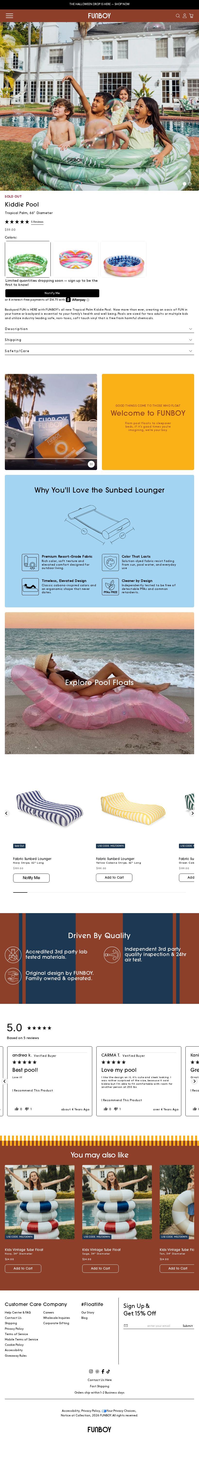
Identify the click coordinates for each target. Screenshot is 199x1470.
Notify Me (52, 293)
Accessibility (14, 1350)
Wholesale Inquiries (56, 1318)
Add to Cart (114, 877)
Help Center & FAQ (18, 1312)
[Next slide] (192, 813)
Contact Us (13, 1318)
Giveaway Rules (16, 1355)
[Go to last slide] (6, 813)
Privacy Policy (14, 1329)
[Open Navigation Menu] (9, 16)
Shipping (11, 1323)
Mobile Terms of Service (21, 1339)
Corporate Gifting (56, 1323)
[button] (178, 16)
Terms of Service (16, 1334)
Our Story (87, 1312)
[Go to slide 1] (184, 184)
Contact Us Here (100, 1380)
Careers (48, 1312)
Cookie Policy (14, 1345)
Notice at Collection (75, 1415)
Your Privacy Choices (121, 1411)
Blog (84, 1318)
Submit (188, 1326)
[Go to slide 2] (189, 184)
